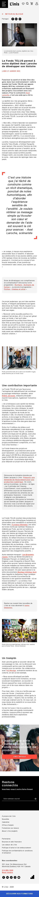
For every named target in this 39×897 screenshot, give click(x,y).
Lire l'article (19, 756)
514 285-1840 (7, 870)
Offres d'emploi (8, 825)
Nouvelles (5, 819)
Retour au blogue (14, 14)
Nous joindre (7, 872)
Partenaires (6, 839)
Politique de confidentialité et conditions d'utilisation (17, 852)
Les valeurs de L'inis (9, 845)
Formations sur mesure (10, 828)
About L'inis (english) (10, 831)
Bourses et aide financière (12, 842)
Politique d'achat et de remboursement (16, 847)
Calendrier (6, 822)
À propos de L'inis (9, 816)
